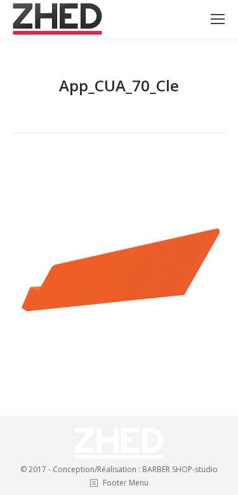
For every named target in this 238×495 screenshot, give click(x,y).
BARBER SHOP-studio (180, 469)
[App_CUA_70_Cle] (119, 271)
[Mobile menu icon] (217, 19)
